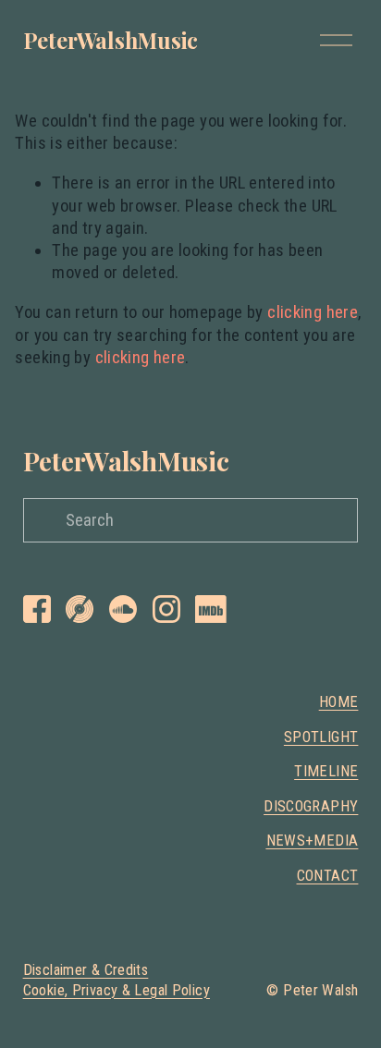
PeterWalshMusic (110, 40)
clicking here (312, 312)
